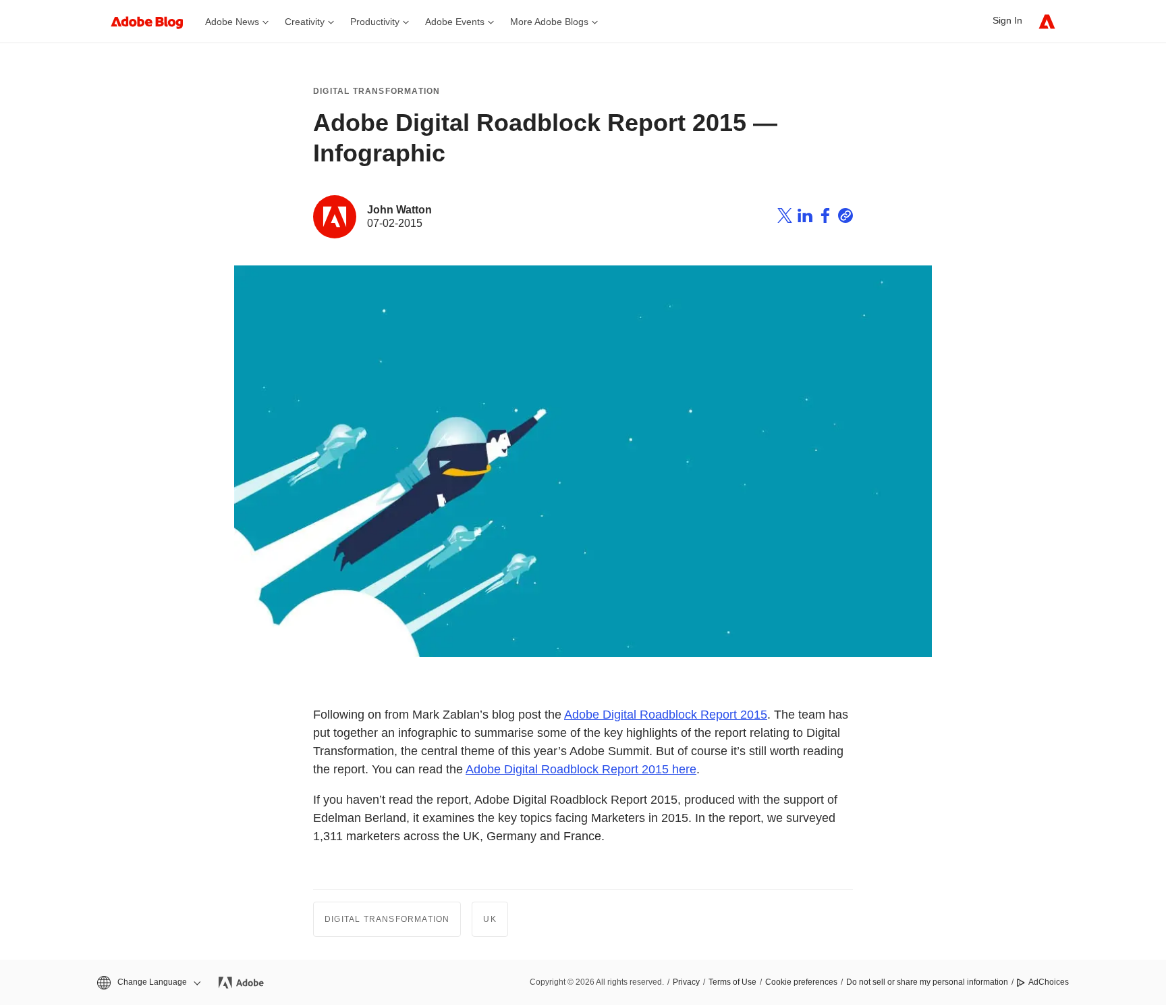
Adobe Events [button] (454, 21)
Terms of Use (732, 982)
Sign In (1007, 20)
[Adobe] (1046, 21)
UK (489, 919)
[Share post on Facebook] (825, 217)
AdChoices (1048, 982)
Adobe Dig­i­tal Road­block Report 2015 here (581, 769)
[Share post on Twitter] (784, 217)
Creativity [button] (305, 21)
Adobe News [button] (232, 21)
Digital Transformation (376, 91)
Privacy (686, 982)
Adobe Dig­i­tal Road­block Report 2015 (665, 714)
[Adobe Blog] (154, 21)
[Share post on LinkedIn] (805, 217)
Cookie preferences (801, 982)
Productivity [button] (374, 21)
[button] (147, 982)
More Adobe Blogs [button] (549, 21)
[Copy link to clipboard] (845, 217)
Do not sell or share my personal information (927, 982)
